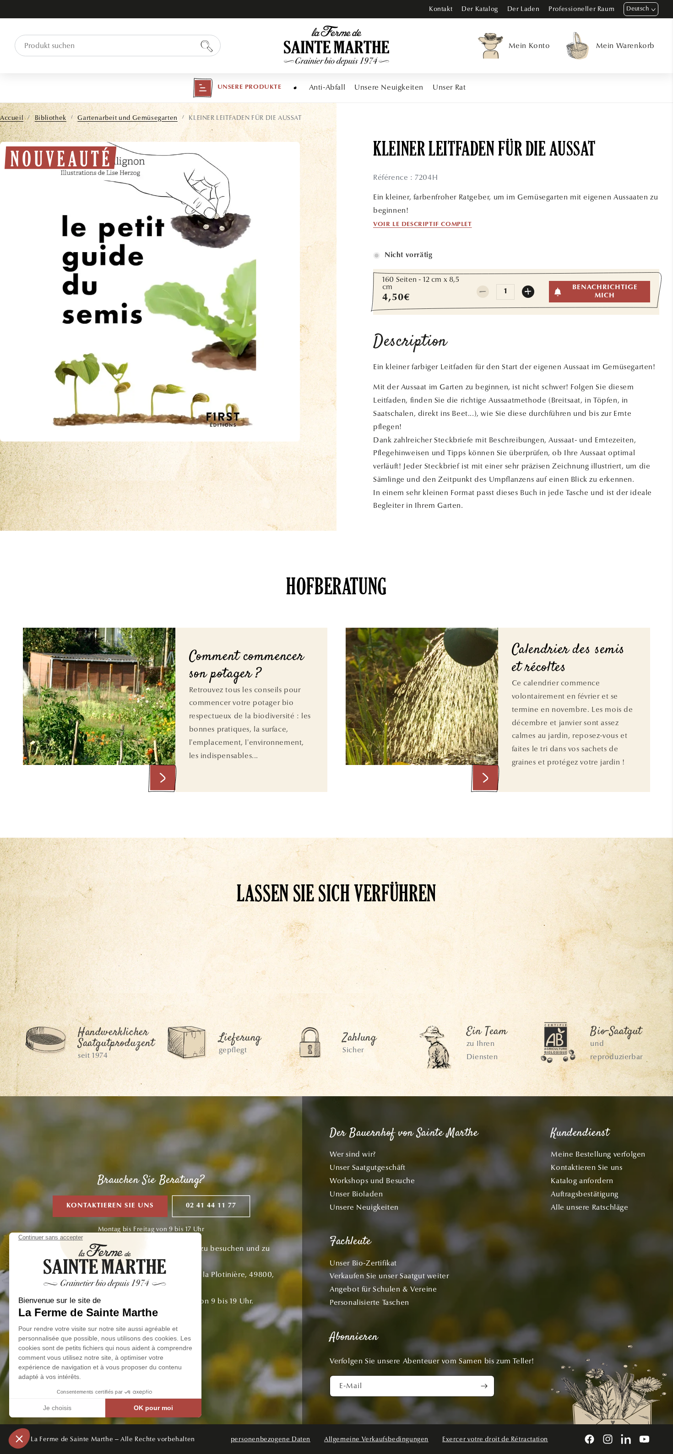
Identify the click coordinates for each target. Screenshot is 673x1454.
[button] (237, 88)
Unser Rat (449, 87)
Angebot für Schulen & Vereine (383, 1289)
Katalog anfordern (582, 1180)
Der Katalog (479, 9)
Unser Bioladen (356, 1194)
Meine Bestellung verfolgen (598, 1154)
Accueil (11, 118)
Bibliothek (50, 118)
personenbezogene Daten (270, 1439)
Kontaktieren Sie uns (110, 1205)
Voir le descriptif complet (422, 224)
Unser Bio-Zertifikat (363, 1263)
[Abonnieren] (484, 1386)
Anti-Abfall (327, 87)
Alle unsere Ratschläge (589, 1207)
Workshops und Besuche (372, 1180)
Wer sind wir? (353, 1154)
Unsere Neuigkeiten (388, 87)
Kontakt (440, 9)
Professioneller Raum (581, 9)
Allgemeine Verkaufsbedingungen (376, 1439)
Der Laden (523, 9)
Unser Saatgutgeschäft (368, 1167)
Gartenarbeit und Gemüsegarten (127, 118)
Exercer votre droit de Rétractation (495, 1439)
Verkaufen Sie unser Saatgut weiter (389, 1275)
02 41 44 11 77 (211, 1205)
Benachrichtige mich (605, 291)
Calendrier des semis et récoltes (568, 659)
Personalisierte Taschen (369, 1302)
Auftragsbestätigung (584, 1194)
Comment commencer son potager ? (246, 666)
